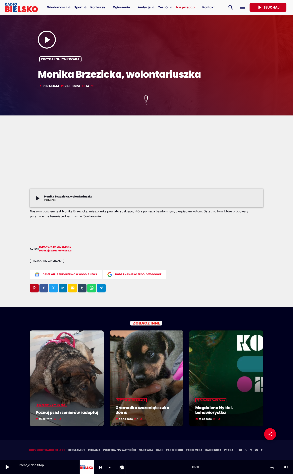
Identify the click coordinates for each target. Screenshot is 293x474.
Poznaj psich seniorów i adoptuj (67, 412)
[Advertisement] (146, 159)
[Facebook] (261, 450)
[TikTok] (251, 450)
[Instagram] (256, 450)
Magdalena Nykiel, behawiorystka (214, 410)
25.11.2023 (71, 86)
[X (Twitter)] (245, 450)
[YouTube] (240, 450)
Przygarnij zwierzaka (60, 59)
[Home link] (21, 7)
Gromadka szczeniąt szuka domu (142, 410)
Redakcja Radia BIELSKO (55, 247)
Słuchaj (268, 7)
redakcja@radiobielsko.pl (55, 250)
